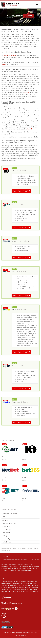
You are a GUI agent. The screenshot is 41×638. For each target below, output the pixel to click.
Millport (4, 517)
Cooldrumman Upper (9, 523)
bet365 (3, 64)
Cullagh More (6, 542)
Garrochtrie (6, 526)
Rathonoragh (6, 529)
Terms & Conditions (20, 635)
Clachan (23, 171)
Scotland (29, 548)
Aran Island (6, 533)
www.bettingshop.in (10, 55)
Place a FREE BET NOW (21, 191)
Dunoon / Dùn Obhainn (10, 514)
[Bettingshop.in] (10, 4)
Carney (4, 536)
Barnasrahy (6, 539)
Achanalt (5, 520)
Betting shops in (6, 548)
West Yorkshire (22, 548)
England (14, 548)
